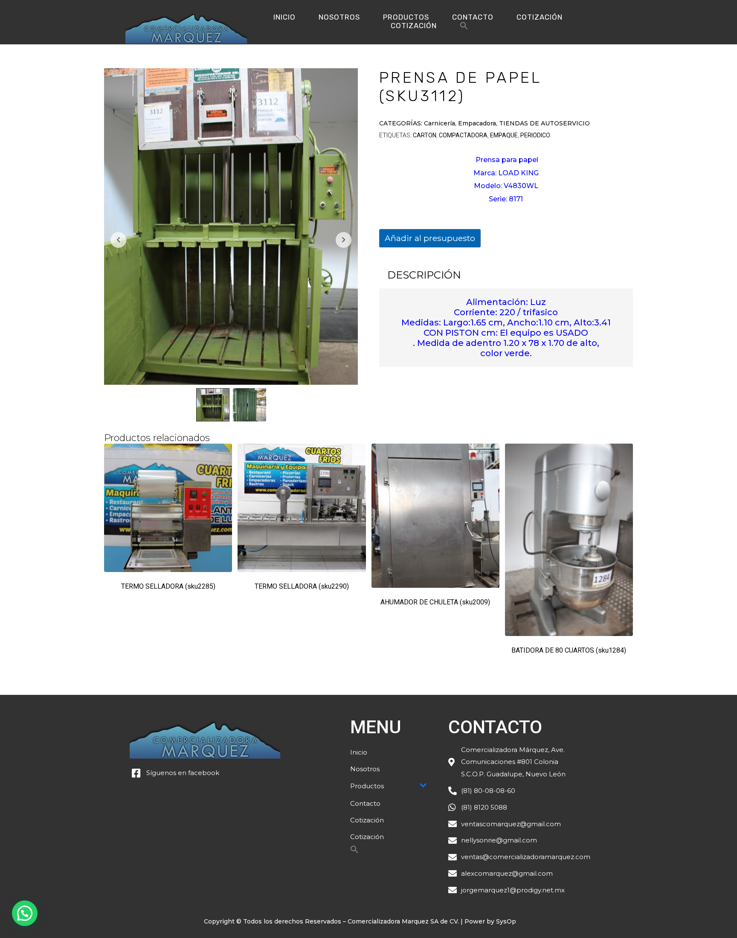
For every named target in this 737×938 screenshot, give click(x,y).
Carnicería (439, 123)
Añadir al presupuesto (430, 238)
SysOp (506, 921)
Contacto (472, 17)
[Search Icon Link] (464, 28)
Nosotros (339, 17)
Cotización (539, 17)
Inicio (284, 17)
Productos (406, 17)
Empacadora (477, 123)
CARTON (424, 135)
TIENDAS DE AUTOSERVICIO (544, 123)
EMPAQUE (504, 135)
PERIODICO (535, 135)
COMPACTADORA (463, 135)
